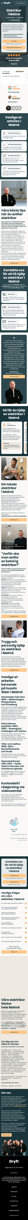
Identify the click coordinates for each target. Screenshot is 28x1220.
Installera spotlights (13, 1053)
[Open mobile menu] (2, 3)
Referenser (14, 1192)
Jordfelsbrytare (6, 1050)
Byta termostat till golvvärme (16, 1069)
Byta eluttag (17, 1070)
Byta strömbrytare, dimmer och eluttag (12, 1072)
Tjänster (14, 1187)
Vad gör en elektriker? (8, 1076)
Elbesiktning (5, 1061)
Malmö (15, 64)
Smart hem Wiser (6, 1065)
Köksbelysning (5, 1058)
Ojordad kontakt (6, 1051)
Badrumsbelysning (17, 1058)
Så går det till (14, 882)
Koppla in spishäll (7, 1064)
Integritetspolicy (14, 1210)
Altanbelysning (19, 1059)
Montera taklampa (20, 1064)
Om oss (14, 1196)
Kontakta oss (14, 263)
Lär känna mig (14, 376)
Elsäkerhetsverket (20, 612)
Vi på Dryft (14, 1206)
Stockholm (18, 1086)
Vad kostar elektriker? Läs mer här (12, 1047)
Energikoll (4, 1067)
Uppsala (11, 1086)
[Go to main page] (7, 3)
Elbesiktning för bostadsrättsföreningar (10, 1061)
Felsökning (4, 1056)
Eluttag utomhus (13, 1067)
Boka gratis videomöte (14, 47)
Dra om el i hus (16, 1050)
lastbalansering (17, 256)
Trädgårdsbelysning (7, 1059)
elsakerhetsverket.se (7, 244)
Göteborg (4, 1086)
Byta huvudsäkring (13, 1054)
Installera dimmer (6, 1070)
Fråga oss (14, 952)
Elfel (10, 1056)
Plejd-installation (18, 1065)
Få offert (14, 41)
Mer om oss (6, 1135)
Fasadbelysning (17, 1056)
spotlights (4, 756)
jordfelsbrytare (8, 735)
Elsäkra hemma (22, 1062)
